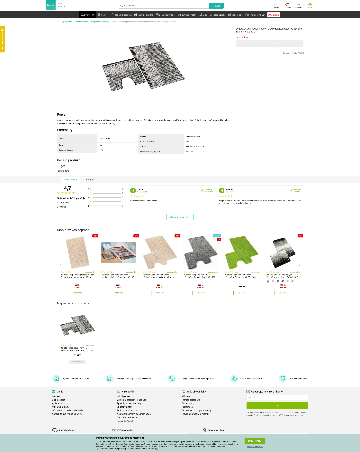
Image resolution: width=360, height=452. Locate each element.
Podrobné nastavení (255, 447)
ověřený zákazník (209, 190)
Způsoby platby (124, 407)
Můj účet (186, 396)
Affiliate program (60, 407)
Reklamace (187, 407)
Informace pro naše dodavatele (67, 410)
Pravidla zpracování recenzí (195, 414)
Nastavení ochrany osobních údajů (134, 414)
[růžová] (283, 281)
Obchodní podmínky (127, 417)
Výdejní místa (59, 403)
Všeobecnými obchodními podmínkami (279, 412)
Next (299, 264)
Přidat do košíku (269, 43)
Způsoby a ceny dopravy (129, 403)
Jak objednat (123, 396)
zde (156, 448)
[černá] (268, 281)
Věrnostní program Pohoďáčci (132, 400)
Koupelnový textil (81, 22)
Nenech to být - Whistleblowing (67, 414)
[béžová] (273, 281)
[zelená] (293, 281)
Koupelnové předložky (100, 22)
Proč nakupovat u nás (128, 410)
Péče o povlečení (125, 421)
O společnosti (59, 400)
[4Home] (59, 21)
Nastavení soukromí (216, 446)
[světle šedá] (288, 281)
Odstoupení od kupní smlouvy (196, 410)
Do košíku (77, 293)
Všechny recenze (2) (180, 217)
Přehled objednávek (191, 400)
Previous (60, 264)
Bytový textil (67, 22)
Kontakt (56, 396)
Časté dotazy (188, 403)
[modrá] (278, 281)
